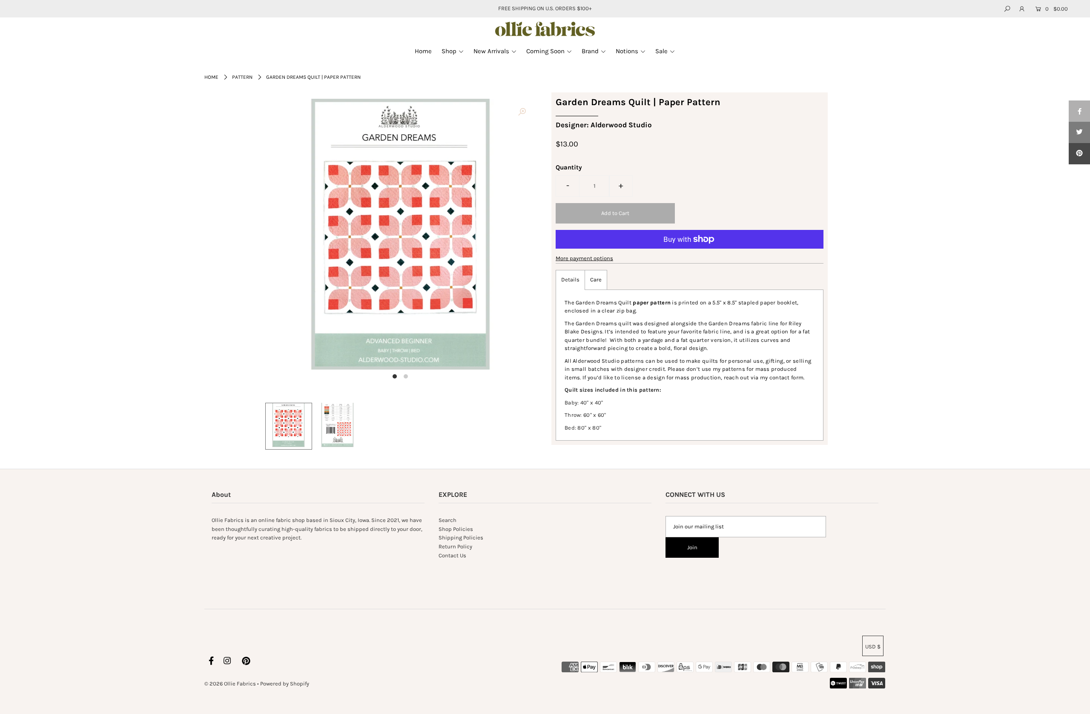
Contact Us (452, 555)
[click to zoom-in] (522, 112)
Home (211, 77)
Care (596, 279)
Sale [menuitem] (661, 51)
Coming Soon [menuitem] (545, 51)
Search (447, 520)
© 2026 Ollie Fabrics (230, 683)
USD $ (873, 646)
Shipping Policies (461, 537)
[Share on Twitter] (1079, 132)
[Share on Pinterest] (1079, 153)
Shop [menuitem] (449, 51)
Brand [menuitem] (590, 51)
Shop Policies (456, 529)
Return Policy (455, 546)
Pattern (242, 77)
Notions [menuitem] (627, 51)
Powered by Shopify (284, 683)
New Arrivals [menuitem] (491, 51)
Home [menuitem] (423, 51)
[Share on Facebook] (1079, 111)
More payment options (584, 258)
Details (570, 279)
